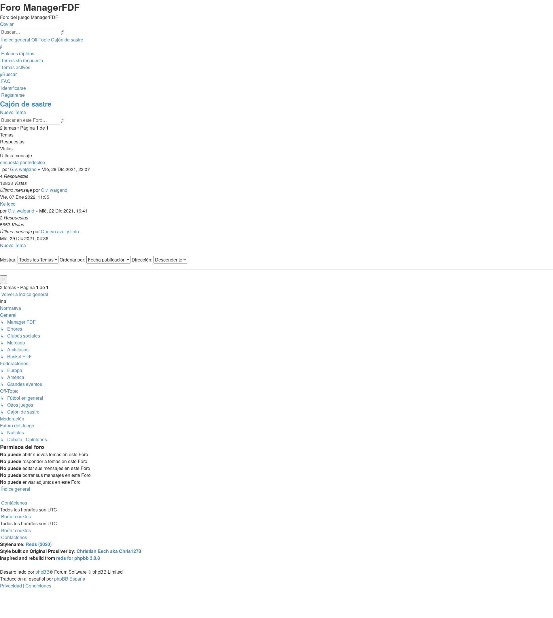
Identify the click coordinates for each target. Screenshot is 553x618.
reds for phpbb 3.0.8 (78, 558)
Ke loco (8, 203)
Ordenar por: (73, 259)
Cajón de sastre (25, 104)
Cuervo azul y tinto (60, 231)
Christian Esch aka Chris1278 (109, 551)
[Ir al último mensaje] (69, 190)
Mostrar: (9, 259)
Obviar (7, 24)
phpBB (42, 571)
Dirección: (143, 259)
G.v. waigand (23, 169)
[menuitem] (1, 46)
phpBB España (69, 578)
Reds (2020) (39, 544)
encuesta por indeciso (22, 162)
